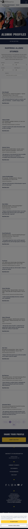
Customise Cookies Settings (14, 525)
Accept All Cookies (14, 521)
